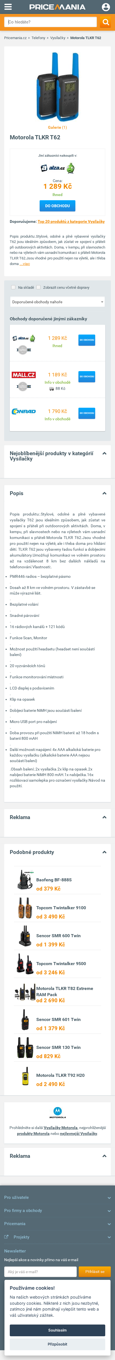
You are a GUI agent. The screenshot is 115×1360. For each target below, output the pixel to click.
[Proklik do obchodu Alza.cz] (24, 338)
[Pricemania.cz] (57, 7)
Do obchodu (57, 206)
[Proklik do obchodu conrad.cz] (24, 411)
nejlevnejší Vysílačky (78, 1133)
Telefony (38, 38)
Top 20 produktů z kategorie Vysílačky (71, 221)
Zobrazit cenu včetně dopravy (66, 287)
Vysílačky (57, 38)
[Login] (106, 7)
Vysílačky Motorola (61, 1127)
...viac (25, 263)
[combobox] (57, 301)
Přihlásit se (94, 1271)
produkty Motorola (33, 1133)
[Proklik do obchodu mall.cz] (24, 374)
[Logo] (57, 167)
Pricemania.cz (15, 38)
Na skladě (26, 287)
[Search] (105, 21)
